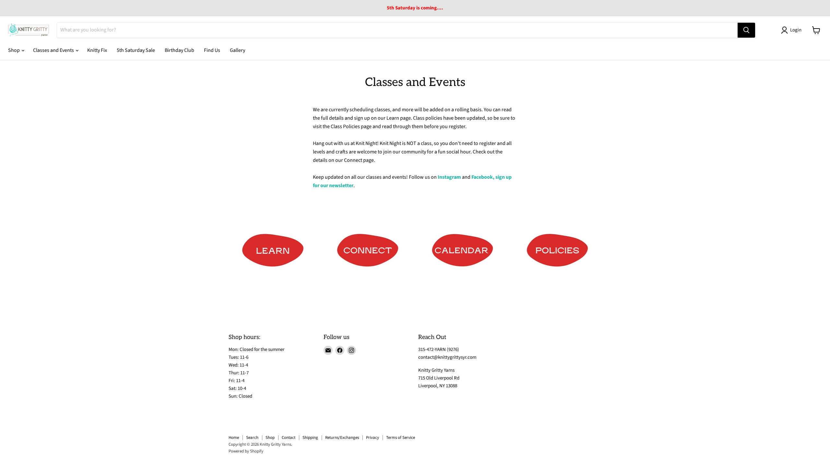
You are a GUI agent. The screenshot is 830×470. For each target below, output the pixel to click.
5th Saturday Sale (136, 50)
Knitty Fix (97, 50)
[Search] (746, 30)
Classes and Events (54, 50)
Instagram (449, 177)
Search (252, 437)
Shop (14, 50)
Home (234, 437)
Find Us (212, 50)
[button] (792, 30)
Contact (288, 437)
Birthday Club (179, 50)
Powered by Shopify (246, 451)
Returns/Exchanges (342, 437)
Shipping (310, 437)
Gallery (237, 50)
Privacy (372, 437)
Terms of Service (400, 437)
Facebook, (482, 177)
